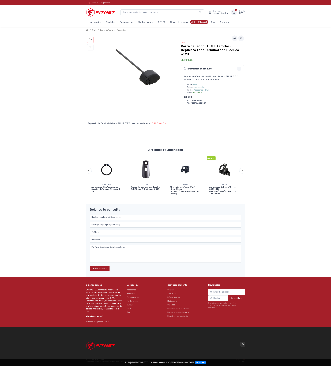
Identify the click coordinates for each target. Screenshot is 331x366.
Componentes (126, 22)
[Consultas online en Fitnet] (242, 344)
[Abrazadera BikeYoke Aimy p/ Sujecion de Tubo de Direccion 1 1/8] (106, 169)
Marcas (184, 22)
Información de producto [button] (200, 69)
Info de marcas (173, 297)
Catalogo (171, 305)
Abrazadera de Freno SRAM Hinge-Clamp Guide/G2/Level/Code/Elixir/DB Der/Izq (184, 190)
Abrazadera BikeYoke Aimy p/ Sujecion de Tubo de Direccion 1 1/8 (105, 189)
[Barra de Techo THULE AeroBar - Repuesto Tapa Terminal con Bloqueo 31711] (90, 40)
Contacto (224, 22)
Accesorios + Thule (202, 90)
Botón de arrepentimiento (178, 312)
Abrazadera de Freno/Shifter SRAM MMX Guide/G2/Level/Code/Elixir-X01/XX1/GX (222, 190)
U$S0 (242, 12)
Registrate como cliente (177, 316)
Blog (212, 22)
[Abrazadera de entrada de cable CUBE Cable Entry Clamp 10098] (146, 169)
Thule (172, 22)
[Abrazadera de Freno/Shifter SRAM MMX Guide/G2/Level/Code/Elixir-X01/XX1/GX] (224, 169)
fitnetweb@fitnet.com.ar (98, 322)
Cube (146, 184)
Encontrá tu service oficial (178, 309)
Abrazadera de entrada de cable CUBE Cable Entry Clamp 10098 (145, 188)
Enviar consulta (100, 268)
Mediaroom (172, 301)
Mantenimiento (145, 22)
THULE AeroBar (159, 123)
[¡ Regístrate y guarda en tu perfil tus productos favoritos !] (241, 38)
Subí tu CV (171, 294)
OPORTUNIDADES (199, 22)
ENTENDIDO (201, 363)
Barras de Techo (106, 30)
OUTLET (161, 22)
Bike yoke (106, 184)
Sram (185, 184)
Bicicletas (110, 22)
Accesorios (95, 22)
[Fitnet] (100, 12)
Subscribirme (236, 298)
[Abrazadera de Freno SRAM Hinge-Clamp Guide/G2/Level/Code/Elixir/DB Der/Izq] (185, 169)
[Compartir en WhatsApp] (235, 38)
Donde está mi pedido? (100, 3)
